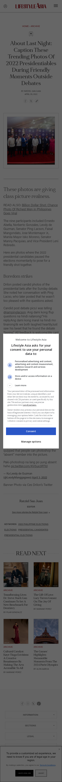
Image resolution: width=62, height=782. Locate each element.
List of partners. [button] (30, 405)
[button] (31, 385)
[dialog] (31, 391)
